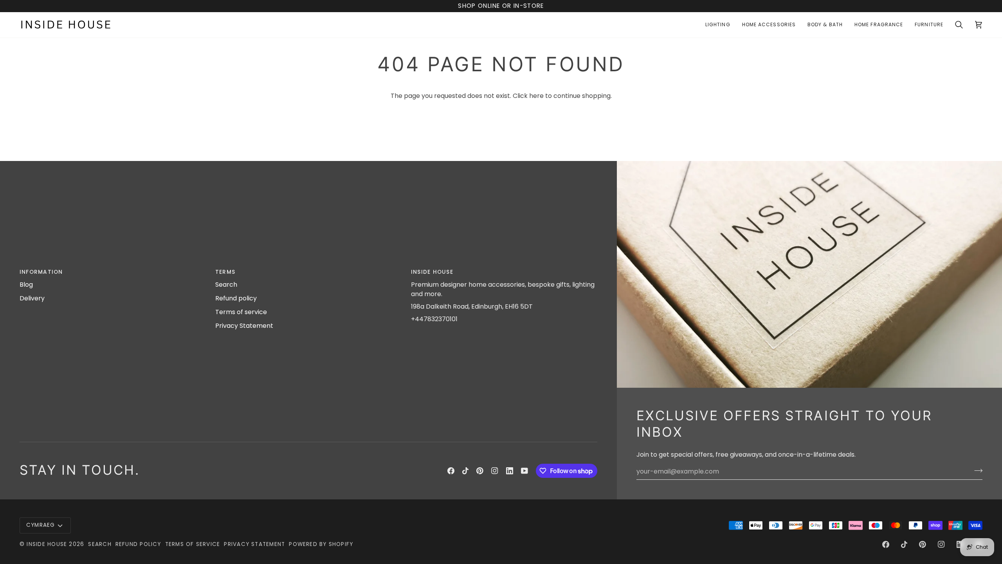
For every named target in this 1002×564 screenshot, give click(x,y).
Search (226, 284)
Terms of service (241, 311)
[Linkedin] (509, 470)
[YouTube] (524, 470)
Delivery (32, 298)
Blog (26, 284)
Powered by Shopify (321, 544)
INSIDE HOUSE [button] (432, 272)
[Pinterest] (479, 470)
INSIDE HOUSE (47, 544)
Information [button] (41, 272)
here (536, 95)
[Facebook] (450, 470)
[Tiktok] (465, 470)
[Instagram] (494, 470)
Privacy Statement (244, 325)
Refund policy (236, 298)
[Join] (976, 470)
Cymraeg (40, 525)
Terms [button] (225, 272)
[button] (717, 25)
